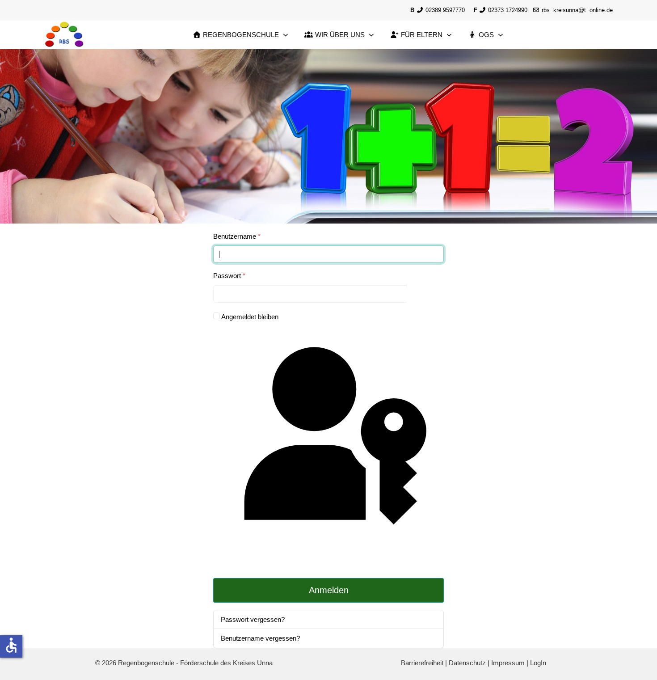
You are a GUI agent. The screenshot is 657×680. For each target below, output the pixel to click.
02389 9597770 (444, 10)
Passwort (229, 275)
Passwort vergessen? (253, 619)
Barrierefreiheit (422, 663)
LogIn (538, 663)
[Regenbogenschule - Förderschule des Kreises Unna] (64, 35)
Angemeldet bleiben (249, 317)
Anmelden (329, 590)
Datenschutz (467, 663)
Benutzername (237, 236)
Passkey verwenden (328, 562)
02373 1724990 (506, 10)
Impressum (508, 663)
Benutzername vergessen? (260, 638)
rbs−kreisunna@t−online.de (577, 10)
